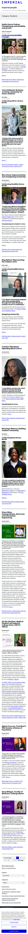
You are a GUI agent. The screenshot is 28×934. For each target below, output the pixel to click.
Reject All (14, 926)
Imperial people (9, 7)
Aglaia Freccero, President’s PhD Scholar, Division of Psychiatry (14, 728)
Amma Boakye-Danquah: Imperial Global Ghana (13, 896)
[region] (14, 921)
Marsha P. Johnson (14, 679)
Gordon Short (5, 180)
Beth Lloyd (5, 265)
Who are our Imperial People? (9, 868)
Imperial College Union (8, 217)
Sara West (4, 97)
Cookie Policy (16, 919)
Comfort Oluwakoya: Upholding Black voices (12, 348)
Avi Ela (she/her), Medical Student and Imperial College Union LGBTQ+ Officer (12, 624)
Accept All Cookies (14, 931)
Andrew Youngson (7, 31)
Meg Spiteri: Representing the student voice (13, 261)
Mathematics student (8, 490)
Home (3, 10)
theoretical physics (7, 220)
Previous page (7, 857)
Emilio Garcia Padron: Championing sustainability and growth (13, 26)
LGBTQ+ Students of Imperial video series (13, 691)
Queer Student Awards (16, 706)
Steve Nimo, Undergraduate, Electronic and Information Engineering (13, 515)
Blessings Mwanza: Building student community (14, 429)
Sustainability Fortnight (12, 36)
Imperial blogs (8, 10)
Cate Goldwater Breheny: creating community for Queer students (12, 92)
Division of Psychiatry (11, 762)
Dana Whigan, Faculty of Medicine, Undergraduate (13, 793)
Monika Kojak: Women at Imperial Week (11, 902)
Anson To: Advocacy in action (9, 889)
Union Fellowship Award (14, 708)
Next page (20, 860)
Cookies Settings (14, 922)
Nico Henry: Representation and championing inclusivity (14, 176)
